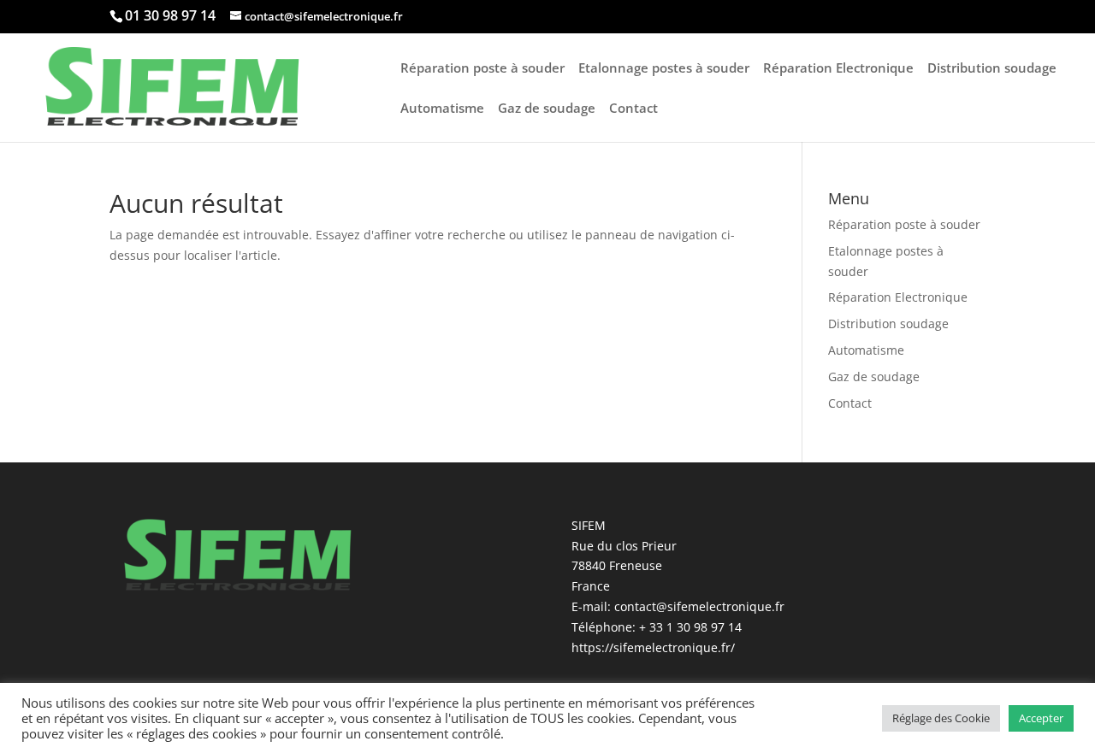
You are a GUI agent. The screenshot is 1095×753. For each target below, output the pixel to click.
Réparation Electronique (838, 69)
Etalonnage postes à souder (663, 69)
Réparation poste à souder (482, 69)
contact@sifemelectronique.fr (699, 606)
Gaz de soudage (546, 109)
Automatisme (442, 109)
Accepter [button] (1041, 718)
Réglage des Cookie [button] (941, 718)
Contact (633, 109)
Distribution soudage (992, 69)
